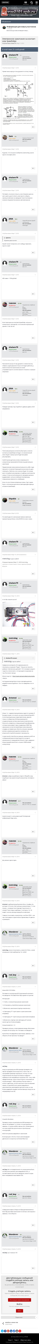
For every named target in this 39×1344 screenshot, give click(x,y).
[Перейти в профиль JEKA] (4, 220)
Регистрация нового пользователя (19, 1300)
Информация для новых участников (21, 27)
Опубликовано (10, 68)
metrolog (13, 431)
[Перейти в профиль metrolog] (4, 432)
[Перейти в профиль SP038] (4, 27)
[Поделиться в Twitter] (2, 1331)
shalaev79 (13, 43)
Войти (19, 1311)
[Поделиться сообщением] (35, 68)
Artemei (13, 698)
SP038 (26, 1337)
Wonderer (13, 931)
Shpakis (12, 498)
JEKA (11, 218)
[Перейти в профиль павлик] (4, 304)
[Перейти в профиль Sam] (4, 137)
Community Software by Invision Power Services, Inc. (19, 1342)
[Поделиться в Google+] (8, 1331)
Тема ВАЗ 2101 (17, 1337)
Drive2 (24, 307)
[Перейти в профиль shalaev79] (4, 56)
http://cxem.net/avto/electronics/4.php (23, 676)
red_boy (12, 975)
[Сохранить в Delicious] (14, 1331)
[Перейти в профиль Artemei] (4, 699)
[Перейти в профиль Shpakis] (4, 500)
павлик (12, 303)
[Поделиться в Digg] (11, 1331)
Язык (10, 1340)
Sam (11, 136)
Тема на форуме (27, 313)
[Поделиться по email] (17, 1331)
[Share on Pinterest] (20, 1331)
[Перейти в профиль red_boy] (4, 976)
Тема (16, 1340)
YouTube (25, 309)
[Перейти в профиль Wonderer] (4, 933)
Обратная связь (25, 1340)
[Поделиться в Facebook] (5, 1331)
